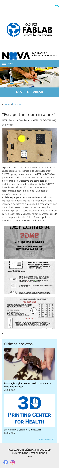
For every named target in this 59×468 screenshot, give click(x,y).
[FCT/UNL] (29, 50)
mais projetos (46, 439)
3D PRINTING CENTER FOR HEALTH (22, 429)
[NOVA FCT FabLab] (29, 25)
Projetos (16, 104)
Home (7, 104)
